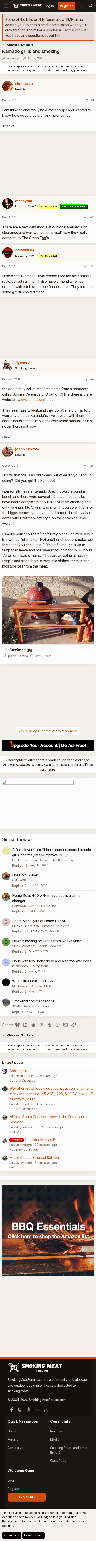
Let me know (73, 30)
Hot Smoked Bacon (23, 1149)
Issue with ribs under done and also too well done (51, 961)
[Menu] (6, 6)
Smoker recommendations (33, 1001)
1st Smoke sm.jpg (18, 650)
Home (12, 1431)
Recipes (56, 1431)
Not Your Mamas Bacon (44, 1139)
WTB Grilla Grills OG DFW (32, 981)
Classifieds (58, 1460)
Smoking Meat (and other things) (69, 1450)
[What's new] (81, 6)
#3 (92, 266)
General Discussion (43, 906)
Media (54, 1439)
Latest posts (13, 1062)
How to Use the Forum (56, 860)
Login (12, 1480)
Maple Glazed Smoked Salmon (34, 1157)
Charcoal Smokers (55, 926)
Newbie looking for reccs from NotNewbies (47, 941)
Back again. (18, 1071)
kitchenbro (20, 966)
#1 (92, 100)
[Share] (86, 100)
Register (14, 1489)
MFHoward (20, 986)
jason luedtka (18, 656)
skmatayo (13, 58)
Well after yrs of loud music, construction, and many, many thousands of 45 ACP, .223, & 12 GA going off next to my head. (51, 1093)
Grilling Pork (39, 966)
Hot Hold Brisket (25, 875)
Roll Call (15, 1132)
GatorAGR (19, 880)
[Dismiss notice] (89, 19)
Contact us (15, 1448)
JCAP (16, 1006)
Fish (12, 1167)
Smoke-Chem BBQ (26, 926)
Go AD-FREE (27, 1497)
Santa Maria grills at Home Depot (38, 921)
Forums (13, 1439)
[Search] (90, 6)
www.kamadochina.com (36, 399)
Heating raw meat (25, 860)
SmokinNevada (23, 946)
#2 (92, 217)
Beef (32, 880)
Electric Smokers (49, 946)
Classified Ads (41, 986)
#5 (92, 465)
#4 (92, 379)
